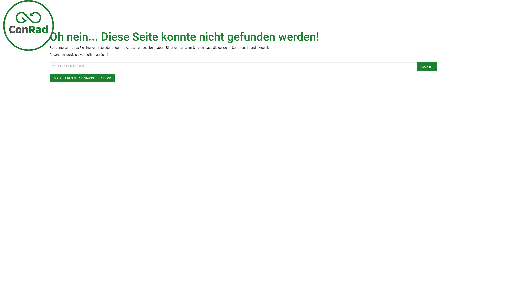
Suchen (426, 66)
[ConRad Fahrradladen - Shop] (109, 25)
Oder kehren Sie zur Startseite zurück (82, 78)
